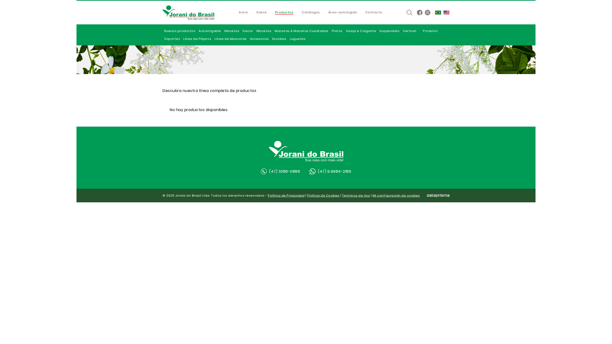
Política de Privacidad (286, 195)
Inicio (243, 13)
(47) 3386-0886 (284, 171)
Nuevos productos (179, 31)
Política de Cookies (323, 195)
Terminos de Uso (356, 195)
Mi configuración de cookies (396, 195)
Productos (284, 13)
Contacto (373, 13)
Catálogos (311, 13)
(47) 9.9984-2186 (334, 171)
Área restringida (342, 13)
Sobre (261, 13)
